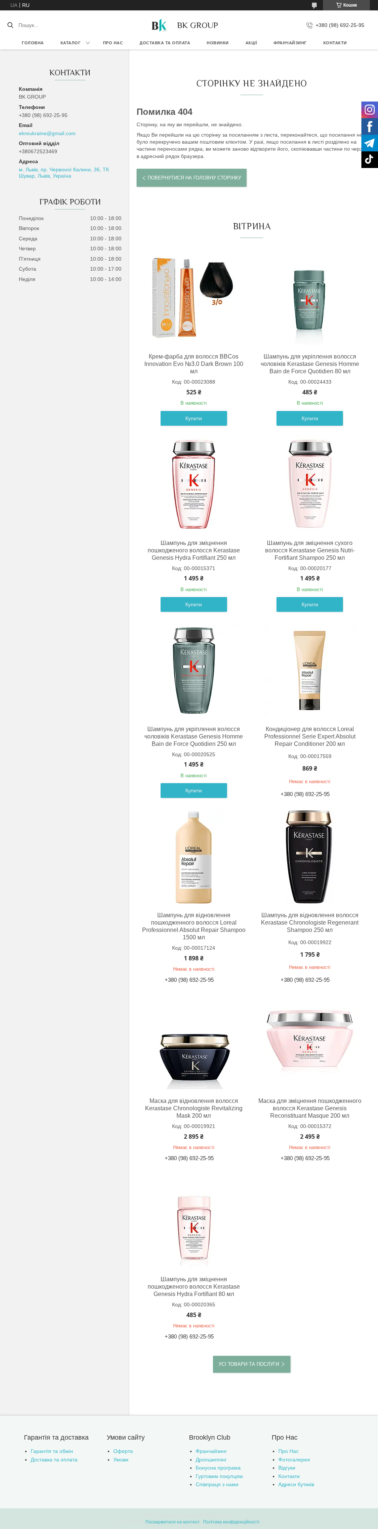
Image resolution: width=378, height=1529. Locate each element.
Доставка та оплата (165, 43)
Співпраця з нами (217, 1484)
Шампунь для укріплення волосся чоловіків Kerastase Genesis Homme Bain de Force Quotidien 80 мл (310, 363)
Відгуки (286, 1468)
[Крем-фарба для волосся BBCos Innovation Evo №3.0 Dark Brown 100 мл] (194, 298)
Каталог (71, 43)
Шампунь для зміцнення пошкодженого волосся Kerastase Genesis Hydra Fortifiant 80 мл (194, 1286)
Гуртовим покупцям (219, 1476)
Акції (251, 43)
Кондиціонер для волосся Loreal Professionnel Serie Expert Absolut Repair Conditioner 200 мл (309, 736)
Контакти (335, 43)
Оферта (123, 1451)
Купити (193, 418)
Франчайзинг (290, 43)
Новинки (218, 43)
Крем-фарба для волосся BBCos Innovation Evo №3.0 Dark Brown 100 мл (193, 363)
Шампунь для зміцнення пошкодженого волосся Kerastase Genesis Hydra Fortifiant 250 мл (194, 550)
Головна (33, 43)
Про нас (113, 43)
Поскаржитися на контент (172, 1522)
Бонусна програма (218, 1468)
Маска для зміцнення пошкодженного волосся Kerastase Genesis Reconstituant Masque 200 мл (309, 1108)
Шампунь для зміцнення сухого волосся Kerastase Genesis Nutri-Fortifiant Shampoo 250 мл (310, 550)
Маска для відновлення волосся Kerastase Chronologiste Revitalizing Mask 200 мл (194, 1108)
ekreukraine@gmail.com (47, 133)
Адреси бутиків (296, 1484)
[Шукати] (10, 25)
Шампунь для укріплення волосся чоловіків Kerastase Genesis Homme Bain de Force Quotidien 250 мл (193, 736)
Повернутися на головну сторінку (194, 178)
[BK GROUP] (159, 25)
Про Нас (288, 1451)
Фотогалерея (294, 1460)
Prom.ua (224, 1515)
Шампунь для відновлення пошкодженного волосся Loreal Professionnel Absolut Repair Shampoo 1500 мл (193, 926)
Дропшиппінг (211, 1460)
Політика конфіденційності (231, 1522)
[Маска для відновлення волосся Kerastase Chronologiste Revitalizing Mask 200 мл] (194, 1042)
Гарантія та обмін (52, 1451)
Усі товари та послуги (249, 1364)
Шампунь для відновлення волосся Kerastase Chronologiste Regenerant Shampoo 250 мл (309, 922)
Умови (120, 1460)
